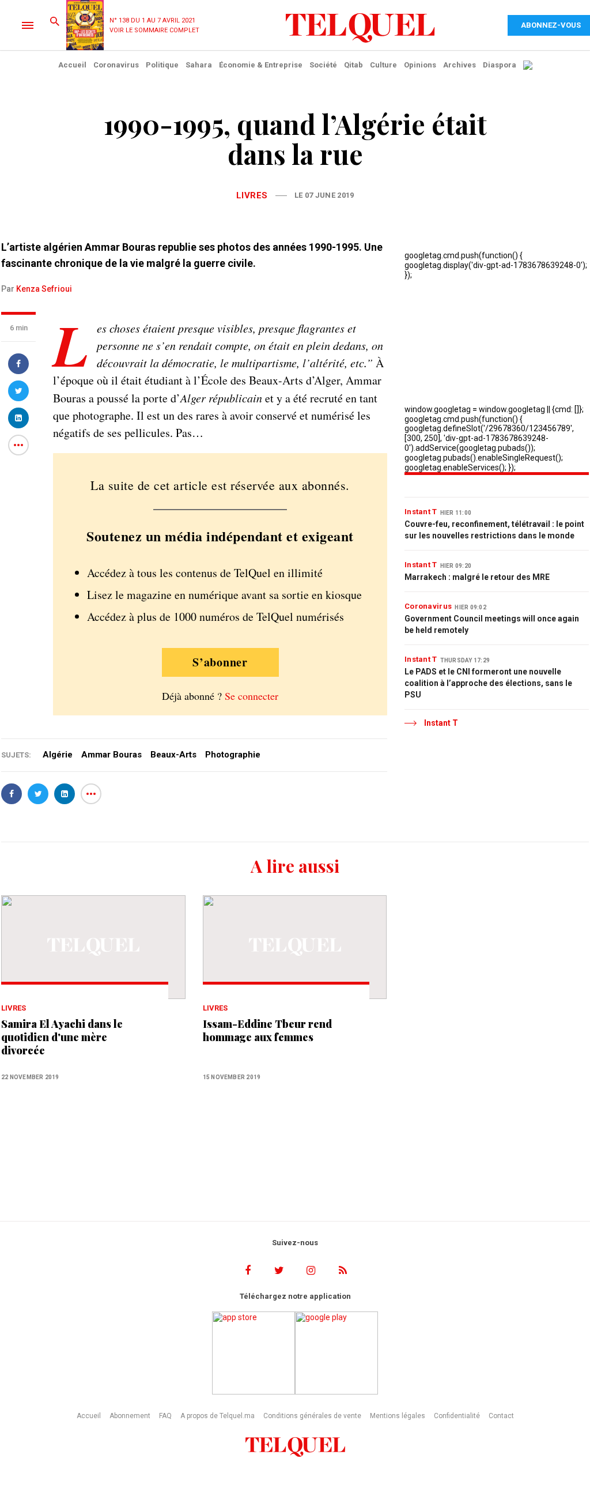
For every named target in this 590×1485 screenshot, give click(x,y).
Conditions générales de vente (312, 1416)
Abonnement (129, 1416)
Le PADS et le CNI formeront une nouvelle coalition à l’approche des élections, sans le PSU (488, 683)
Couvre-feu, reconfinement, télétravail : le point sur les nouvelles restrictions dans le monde (494, 529)
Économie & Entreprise (260, 65)
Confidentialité (457, 1416)
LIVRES (252, 195)
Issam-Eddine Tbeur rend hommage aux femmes (267, 1030)
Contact (501, 1416)
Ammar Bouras (111, 754)
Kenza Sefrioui (44, 288)
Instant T (420, 511)
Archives (459, 65)
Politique (162, 65)
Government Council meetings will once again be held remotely (491, 624)
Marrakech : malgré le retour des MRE (477, 577)
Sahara (199, 65)
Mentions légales (397, 1416)
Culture (383, 65)
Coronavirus (116, 65)
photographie (232, 754)
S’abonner (220, 662)
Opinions (420, 65)
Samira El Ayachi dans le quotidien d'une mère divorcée (62, 1037)
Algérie (58, 754)
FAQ (165, 1416)
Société (323, 65)
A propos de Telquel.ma (217, 1416)
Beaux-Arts (173, 754)
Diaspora (499, 65)
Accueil (72, 65)
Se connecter (251, 696)
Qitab (353, 65)
